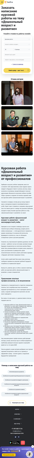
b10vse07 (14, 451)
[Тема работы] (17, 60)
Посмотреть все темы (18, 403)
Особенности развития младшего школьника (16, 380)
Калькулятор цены (8, 455)
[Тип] (21, 50)
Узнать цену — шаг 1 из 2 (16, 70)
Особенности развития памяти (17, 389)
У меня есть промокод (18, 64)
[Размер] (9, 50)
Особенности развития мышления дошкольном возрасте (16, 384)
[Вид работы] (17, 39)
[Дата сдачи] (17, 55)
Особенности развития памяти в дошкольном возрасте (16, 394)
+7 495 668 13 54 (27, 2)
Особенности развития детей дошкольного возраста (16, 375)
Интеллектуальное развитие (16, 371)
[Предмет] (17, 45)
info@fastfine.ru (17, 431)
